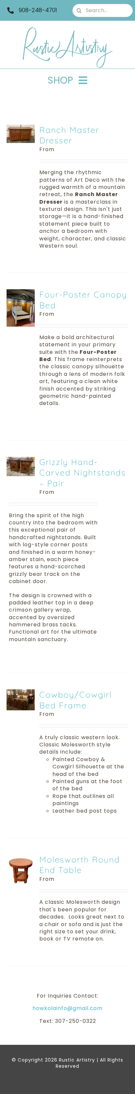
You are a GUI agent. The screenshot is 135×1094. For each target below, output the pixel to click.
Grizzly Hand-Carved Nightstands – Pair (82, 472)
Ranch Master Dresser (69, 135)
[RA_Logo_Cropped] (67, 29)
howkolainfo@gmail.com (67, 1008)
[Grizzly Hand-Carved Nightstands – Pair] (21, 460)
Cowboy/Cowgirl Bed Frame (75, 699)
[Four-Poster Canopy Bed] (21, 292)
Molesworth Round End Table (79, 864)
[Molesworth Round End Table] (21, 857)
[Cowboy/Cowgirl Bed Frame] (21, 693)
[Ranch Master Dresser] (21, 128)
